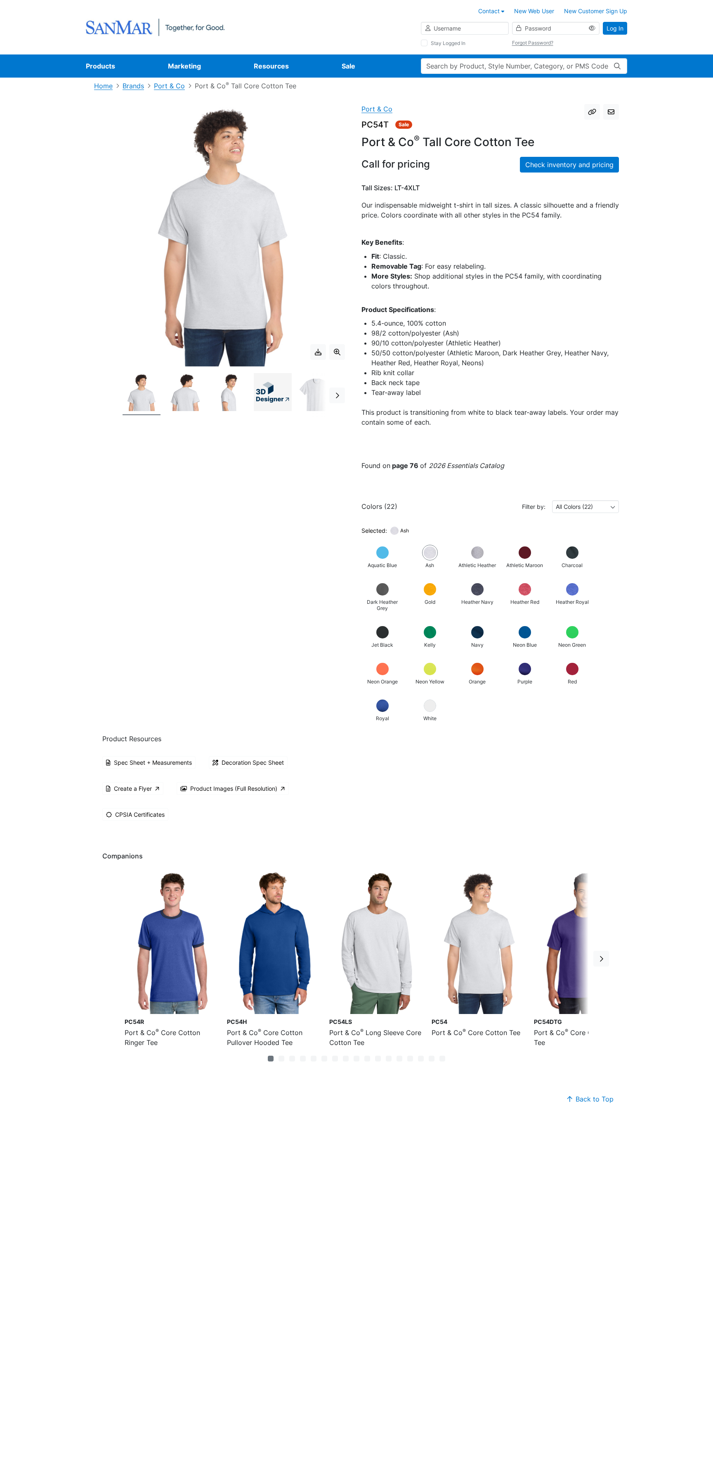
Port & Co (169, 86)
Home (103, 86)
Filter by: (533, 506)
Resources (271, 66)
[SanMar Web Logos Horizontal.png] (155, 26)
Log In (615, 28)
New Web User (534, 10)
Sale (348, 66)
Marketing (184, 66)
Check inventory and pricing (569, 165)
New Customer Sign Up (595, 10)
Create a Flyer (133, 788)
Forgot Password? (532, 43)
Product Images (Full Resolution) (233, 788)
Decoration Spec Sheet (253, 762)
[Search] (617, 66)
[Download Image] (318, 352)
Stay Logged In (448, 43)
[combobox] (585, 507)
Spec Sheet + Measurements (153, 762)
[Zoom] (337, 352)
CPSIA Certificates (140, 814)
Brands (133, 86)
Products (100, 66)
